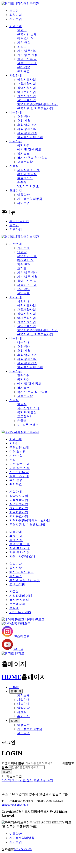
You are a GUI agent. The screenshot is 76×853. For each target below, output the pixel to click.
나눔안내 (15, 112)
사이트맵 (15, 19)
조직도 (22, 46)
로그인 (14, 10)
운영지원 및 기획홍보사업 (35, 108)
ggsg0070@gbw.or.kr (15, 804)
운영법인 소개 (27, 34)
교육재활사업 (26, 83)
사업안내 (15, 75)
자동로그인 (14, 776)
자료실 (14, 166)
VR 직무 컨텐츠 (28, 186)
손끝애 (22, 182)
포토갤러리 (25, 178)
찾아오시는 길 (27, 59)
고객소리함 (25, 161)
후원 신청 (23, 120)
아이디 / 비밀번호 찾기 (17, 780)
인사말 (22, 30)
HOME (11, 676)
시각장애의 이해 (28, 170)
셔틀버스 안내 (27, 63)
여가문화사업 (26, 92)
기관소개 (15, 26)
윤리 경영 (23, 67)
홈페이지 (15, 190)
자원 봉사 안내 (27, 129)
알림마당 (15, 141)
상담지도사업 (26, 79)
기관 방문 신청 (27, 55)
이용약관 (23, 194)
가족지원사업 (26, 96)
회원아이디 (13, 763)
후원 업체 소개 (27, 124)
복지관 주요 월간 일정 (32, 157)
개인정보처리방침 (29, 198)
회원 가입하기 (43, 780)
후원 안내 (23, 116)
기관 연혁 (23, 42)
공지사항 (23, 145)
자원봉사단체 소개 (30, 137)
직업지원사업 (26, 87)
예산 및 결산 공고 (29, 149)
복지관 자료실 (27, 174)
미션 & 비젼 (25, 38)
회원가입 (15, 14)
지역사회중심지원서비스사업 (37, 104)
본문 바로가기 (19, 221)
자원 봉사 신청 (27, 133)
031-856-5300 (23, 849)
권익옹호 (23, 71)
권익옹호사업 (26, 100)
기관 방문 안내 (27, 50)
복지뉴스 (23, 153)
